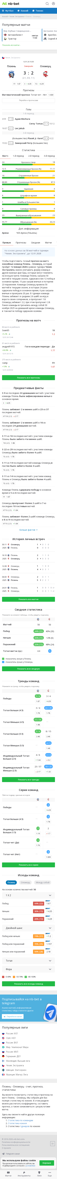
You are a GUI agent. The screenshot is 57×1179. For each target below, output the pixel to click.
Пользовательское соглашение (16, 1145)
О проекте (6, 1148)
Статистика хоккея (17, 1123)
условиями (30, 1165)
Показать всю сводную (28, 668)
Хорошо (47, 1162)
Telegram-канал (13, 1153)
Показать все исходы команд (28, 983)
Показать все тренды (28, 779)
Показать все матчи (28, 599)
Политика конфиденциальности (16, 1142)
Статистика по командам (20, 1120)
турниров (24, 1126)
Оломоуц (45, 66)
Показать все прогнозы (28, 377)
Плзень (11, 66)
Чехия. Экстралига (16, 16)
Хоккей (5, 16)
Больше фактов (27, 530)
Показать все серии (28, 864)
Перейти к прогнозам (28, 100)
